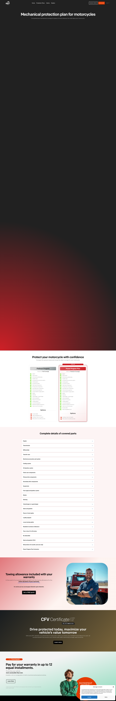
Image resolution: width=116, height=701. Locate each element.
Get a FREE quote (29, 592)
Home (33, 3)
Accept (89, 697)
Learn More (11, 681)
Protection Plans (40, 3)
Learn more (58, 642)
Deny (106, 697)
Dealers (53, 3)
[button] (113, 687)
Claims (48, 3)
